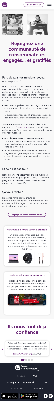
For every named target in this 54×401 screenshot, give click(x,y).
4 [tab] (32, 360)
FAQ (35, 376)
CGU (44, 382)
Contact (21, 376)
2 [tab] (26, 360)
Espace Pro (17, 388)
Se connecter (34, 4)
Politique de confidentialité (20, 382)
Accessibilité (36, 388)
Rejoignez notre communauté (27, 214)
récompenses (22, 127)
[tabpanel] (27, 300)
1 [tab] (23, 360)
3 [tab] (29, 360)
